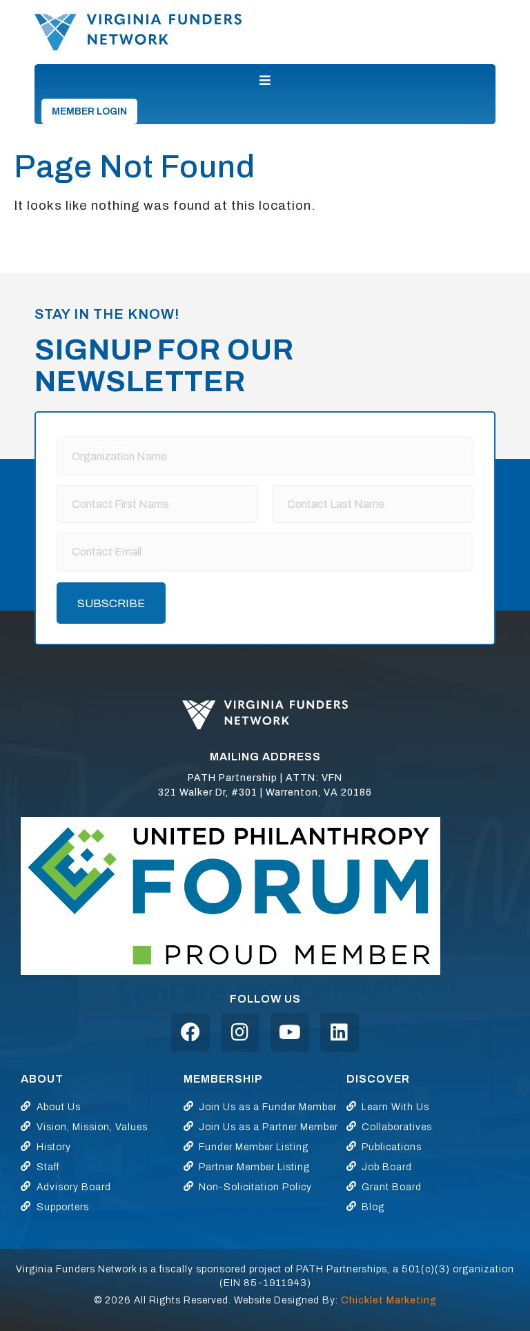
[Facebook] (190, 1032)
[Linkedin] (339, 1032)
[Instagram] (240, 1032)
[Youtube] (290, 1032)
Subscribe (111, 603)
